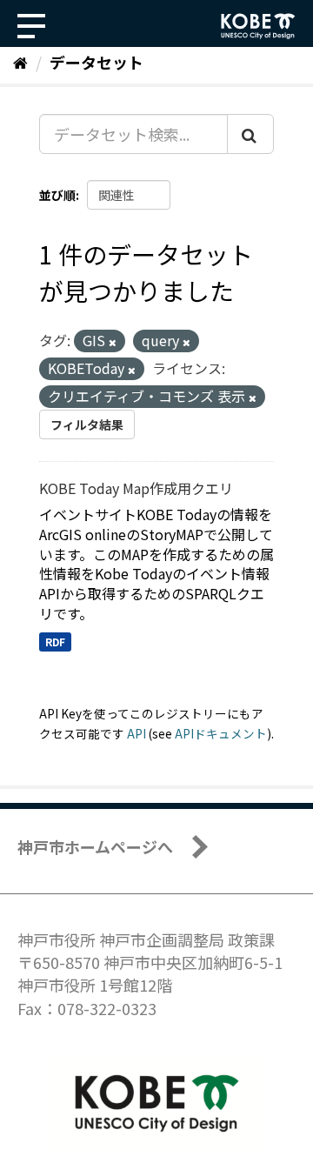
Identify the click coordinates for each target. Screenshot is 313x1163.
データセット (96, 61)
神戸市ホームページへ (95, 846)
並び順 (57, 195)
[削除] (113, 342)
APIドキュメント (221, 733)
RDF (55, 641)
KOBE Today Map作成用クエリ (136, 488)
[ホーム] (20, 61)
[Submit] (250, 134)
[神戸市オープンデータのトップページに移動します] (258, 26)
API (136, 733)
